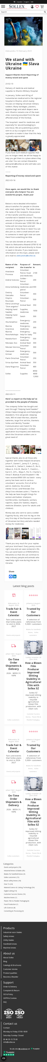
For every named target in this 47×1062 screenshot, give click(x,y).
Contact (6, 1028)
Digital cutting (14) (10, 891)
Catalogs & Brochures (12, 965)
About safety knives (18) (12, 881)
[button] (3, 7)
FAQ (5, 1002)
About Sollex (8, 957)
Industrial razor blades (12, 932)
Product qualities (10, 973)
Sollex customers (13, 720)
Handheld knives (10, 944)
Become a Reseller (10, 977)
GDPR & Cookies (10, 998)
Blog (5, 961)
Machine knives (9, 948)
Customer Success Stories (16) (15, 894)
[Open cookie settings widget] (3, 1058)
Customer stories (10, 969)
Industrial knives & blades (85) (14, 871)
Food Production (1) (11, 904)
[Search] (45, 12)
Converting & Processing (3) (14, 911)
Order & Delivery (10, 986)
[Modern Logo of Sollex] (17, 8)
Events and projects (13, 635)
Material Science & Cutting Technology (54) (19, 887)
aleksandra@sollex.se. (26, 255)
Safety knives (8, 936)
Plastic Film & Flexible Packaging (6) (16, 901)
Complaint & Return (11, 990)
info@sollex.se (9, 1042)
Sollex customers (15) (11, 877)
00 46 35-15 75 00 (10, 1039)
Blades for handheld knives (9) (14, 874)
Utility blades (8, 940)
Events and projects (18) (12, 867)
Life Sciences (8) (9, 908)
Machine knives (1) (10, 898)
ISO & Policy (8, 994)
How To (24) (8, 884)
